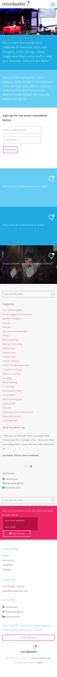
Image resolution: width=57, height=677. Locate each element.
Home (5, 556)
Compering (8, 387)
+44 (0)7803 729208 (13, 587)
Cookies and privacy (40, 658)
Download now (28, 638)
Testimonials (8, 349)
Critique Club (9, 357)
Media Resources (11, 417)
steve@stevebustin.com (15, 591)
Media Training (9, 383)
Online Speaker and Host (15, 366)
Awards (6, 323)
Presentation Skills (12, 391)
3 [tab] (31, 466)
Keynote (6, 408)
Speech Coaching (11, 374)
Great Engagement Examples (17, 315)
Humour (6, 327)
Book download (10, 340)
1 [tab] (25, 466)
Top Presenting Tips (12, 400)
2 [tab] (28, 466)
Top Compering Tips (12, 310)
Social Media (8, 395)
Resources (8, 561)
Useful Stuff (8, 404)
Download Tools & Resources (17, 412)
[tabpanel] (28, 446)
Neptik (40, 663)
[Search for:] (28, 294)
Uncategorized (9, 421)
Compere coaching (12, 370)
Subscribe (10, 150)
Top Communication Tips (15, 332)
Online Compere (11, 361)
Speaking (7, 378)
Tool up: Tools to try (12, 344)
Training (6, 570)
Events (5, 336)
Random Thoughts (11, 319)
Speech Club (9, 353)
